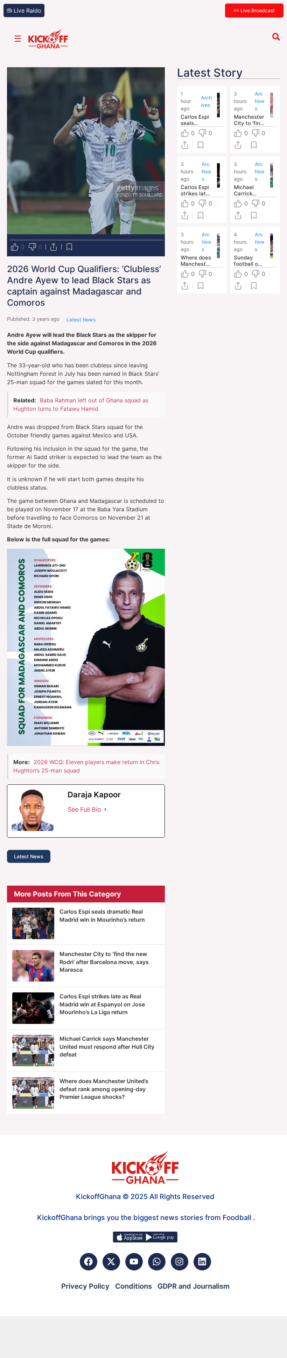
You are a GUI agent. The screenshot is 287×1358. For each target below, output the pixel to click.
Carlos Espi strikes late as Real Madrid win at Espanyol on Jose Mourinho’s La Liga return (102, 1004)
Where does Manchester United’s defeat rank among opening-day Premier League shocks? (103, 1089)
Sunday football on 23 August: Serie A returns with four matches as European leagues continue (249, 261)
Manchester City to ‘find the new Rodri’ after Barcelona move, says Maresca (104, 961)
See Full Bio (84, 809)
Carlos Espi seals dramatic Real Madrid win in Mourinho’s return (196, 120)
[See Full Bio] (105, 809)
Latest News (28, 856)
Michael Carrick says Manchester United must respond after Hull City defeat (106, 1046)
